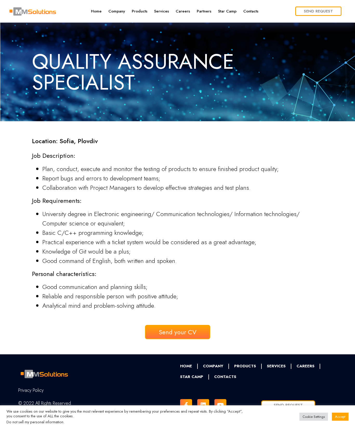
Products (139, 11)
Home (96, 11)
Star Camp (227, 11)
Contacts (250, 11)
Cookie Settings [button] (314, 416)
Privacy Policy (31, 390)
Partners (204, 11)
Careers (183, 11)
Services (161, 11)
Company (116, 11)
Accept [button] (340, 416)
